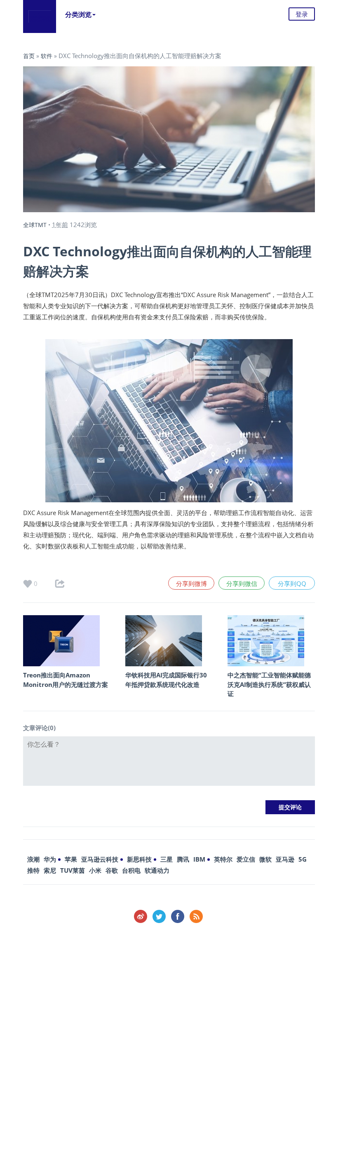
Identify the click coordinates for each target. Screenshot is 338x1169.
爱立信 (246, 859)
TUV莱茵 (72, 870)
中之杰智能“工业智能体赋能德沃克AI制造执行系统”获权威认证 (269, 684)
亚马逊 (285, 859)
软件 (46, 56)
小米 (95, 870)
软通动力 (157, 870)
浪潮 (33, 859)
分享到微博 (191, 583)
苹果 (71, 859)
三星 (166, 859)
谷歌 (112, 870)
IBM (199, 859)
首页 (29, 56)
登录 (302, 14)
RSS (196, 916)
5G (302, 859)
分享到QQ (292, 583)
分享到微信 (241, 583)
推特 (33, 870)
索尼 (50, 870)
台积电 (131, 870)
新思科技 (139, 859)
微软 (265, 859)
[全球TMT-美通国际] (39, 16)
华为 (50, 859)
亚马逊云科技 (99, 859)
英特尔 (223, 859)
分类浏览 (78, 14)
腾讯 (183, 859)
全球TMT (35, 225)
